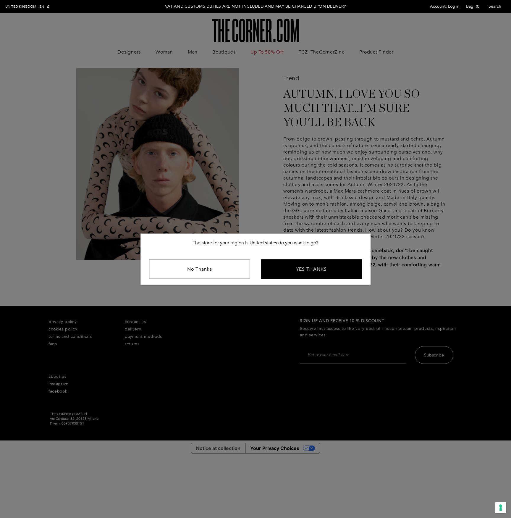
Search (495, 6)
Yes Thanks (311, 269)
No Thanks (199, 269)
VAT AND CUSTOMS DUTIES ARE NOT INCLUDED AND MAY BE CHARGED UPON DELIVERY (255, 6)
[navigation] (27, 6)
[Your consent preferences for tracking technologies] (500, 507)
